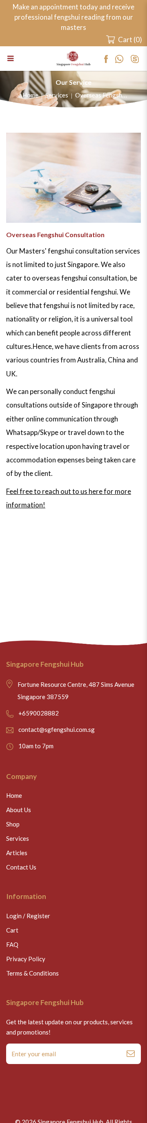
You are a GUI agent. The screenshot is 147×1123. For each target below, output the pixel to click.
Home (30, 95)
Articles (16, 852)
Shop (13, 824)
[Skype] (138, 58)
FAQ (12, 944)
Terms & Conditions (32, 973)
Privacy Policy (25, 958)
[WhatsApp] (123, 58)
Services (56, 95)
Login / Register (28, 915)
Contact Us (21, 867)
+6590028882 (38, 713)
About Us (18, 809)
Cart (12, 930)
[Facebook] (109, 58)
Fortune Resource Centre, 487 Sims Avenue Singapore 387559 (76, 690)
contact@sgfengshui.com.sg (56, 729)
